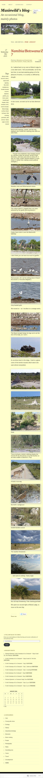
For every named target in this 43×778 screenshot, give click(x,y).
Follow (6, 644)
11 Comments (38, 60)
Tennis (7, 753)
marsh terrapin (4, 106)
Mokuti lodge (5, 109)
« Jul (5, 706)
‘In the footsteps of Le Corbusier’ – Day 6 (15, 673)
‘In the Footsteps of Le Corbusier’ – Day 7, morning (18, 669)
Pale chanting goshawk (5, 115)
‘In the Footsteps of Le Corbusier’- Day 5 (15, 676)
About (10, 4)
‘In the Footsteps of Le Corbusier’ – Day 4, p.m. (17, 682)
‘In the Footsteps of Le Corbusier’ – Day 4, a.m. (17, 685)
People (7, 740)
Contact (29, 4)
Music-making (8, 737)
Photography (18, 61)
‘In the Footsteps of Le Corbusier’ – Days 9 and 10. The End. (20, 658)
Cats (6, 718)
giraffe (4, 96)
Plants (6, 746)
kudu (7, 102)
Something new (9, 750)
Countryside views (10, 721)
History (7, 727)
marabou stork (4, 104)
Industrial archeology (10, 731)
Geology (7, 724)
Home (3, 4)
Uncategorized (9, 759)
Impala (3, 102)
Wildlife (29, 61)
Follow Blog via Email (13, 634)
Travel (25, 61)
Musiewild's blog (15, 10)
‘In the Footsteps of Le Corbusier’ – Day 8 (15, 663)
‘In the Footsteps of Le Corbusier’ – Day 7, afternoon (18, 666)
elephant (6, 93)
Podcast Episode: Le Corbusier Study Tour (16, 679)
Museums (7, 734)
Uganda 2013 (19, 4)
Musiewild (20, 60)
